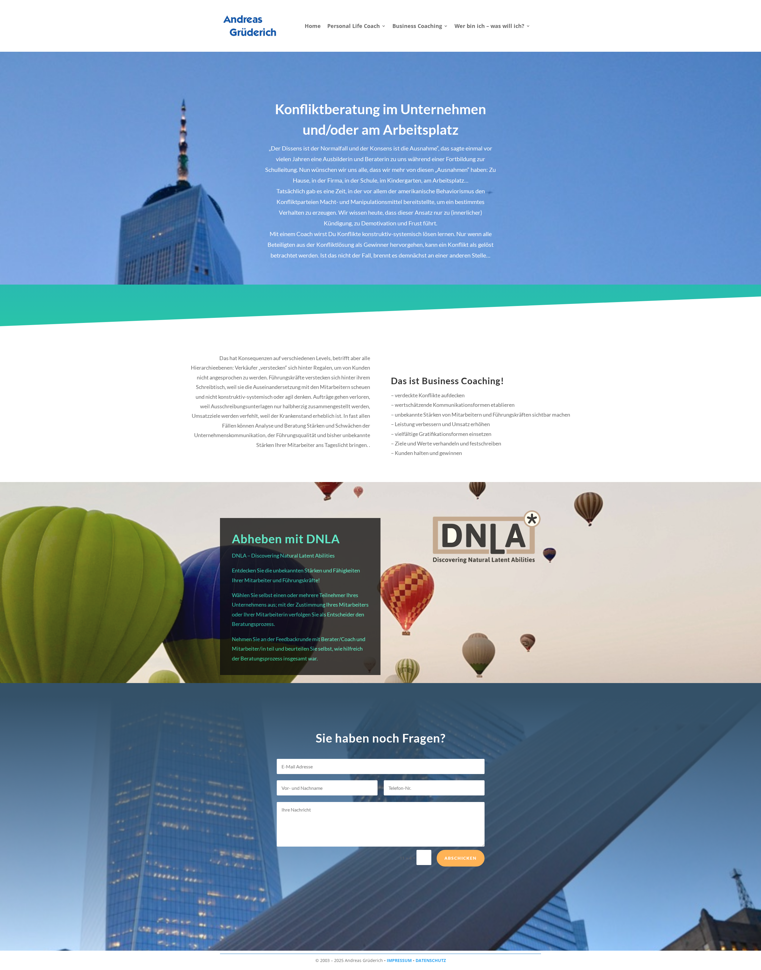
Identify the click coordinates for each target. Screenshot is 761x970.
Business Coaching (417, 26)
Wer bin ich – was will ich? (489, 26)
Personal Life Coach (353, 26)
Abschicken (460, 858)
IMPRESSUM (399, 960)
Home (313, 26)
